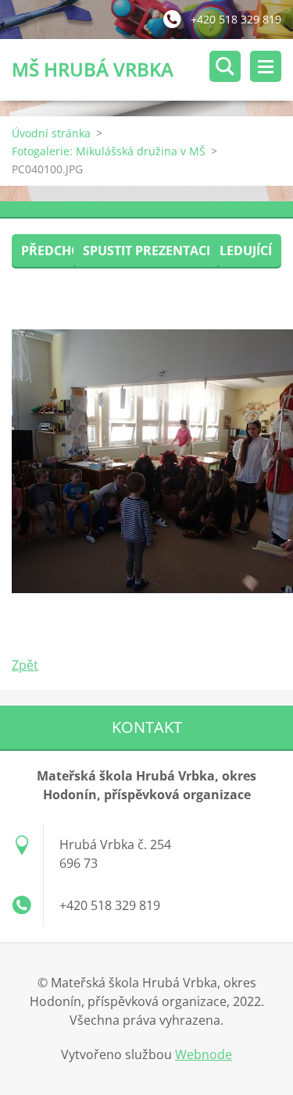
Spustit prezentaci (146, 250)
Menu (265, 66)
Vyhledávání (225, 66)
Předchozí (56, 250)
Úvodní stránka (51, 133)
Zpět (25, 665)
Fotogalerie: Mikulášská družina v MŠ (108, 151)
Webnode (203, 1054)
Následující (233, 250)
